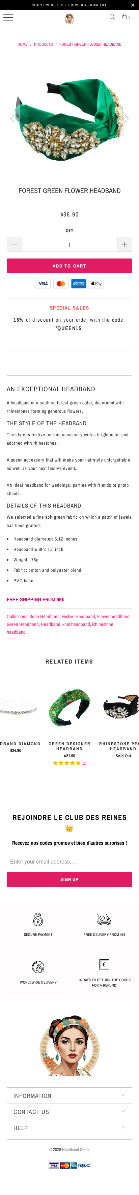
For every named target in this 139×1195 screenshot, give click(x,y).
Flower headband (113, 616)
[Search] (113, 17)
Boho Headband (44, 616)
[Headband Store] (69, 21)
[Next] (126, 118)
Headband (50, 624)
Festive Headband (78, 616)
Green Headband (23, 624)
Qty (69, 230)
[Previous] (13, 118)
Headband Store (75, 1149)
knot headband (76, 624)
